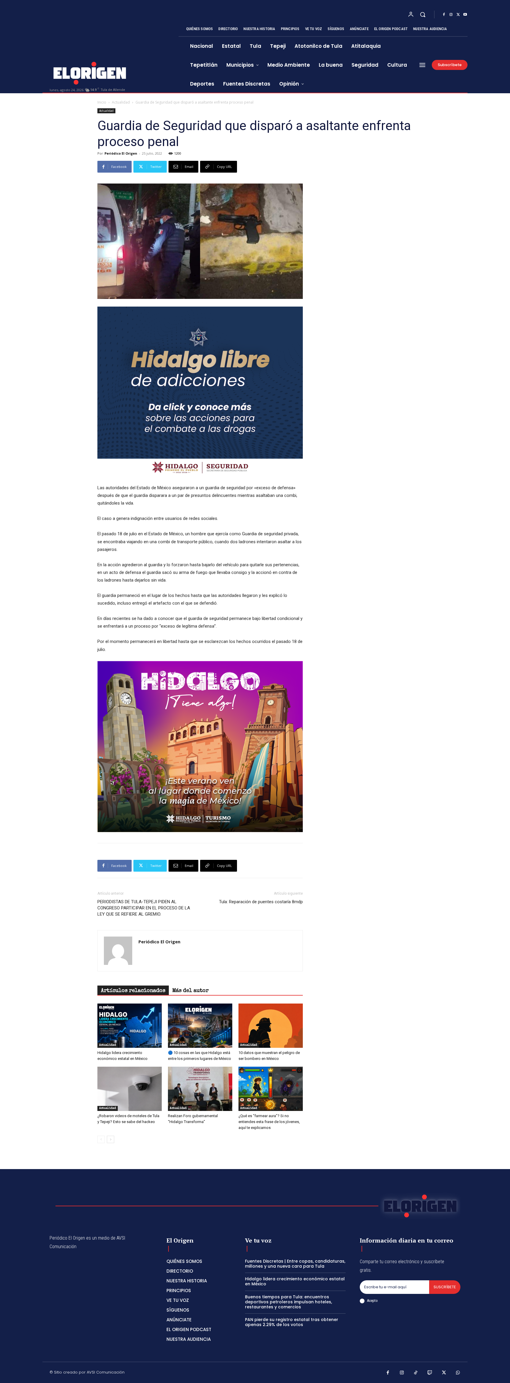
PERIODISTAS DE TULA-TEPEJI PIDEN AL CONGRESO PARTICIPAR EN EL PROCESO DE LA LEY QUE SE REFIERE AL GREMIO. (143, 908)
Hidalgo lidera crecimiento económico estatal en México (295, 1281)
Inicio (101, 102)
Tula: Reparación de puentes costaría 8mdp (261, 901)
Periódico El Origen (120, 153)
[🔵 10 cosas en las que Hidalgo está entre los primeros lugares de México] (200, 1026)
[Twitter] (458, 14)
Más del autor (190, 991)
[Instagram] (451, 14)
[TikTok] (415, 1373)
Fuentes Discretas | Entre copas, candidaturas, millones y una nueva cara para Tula (295, 1263)
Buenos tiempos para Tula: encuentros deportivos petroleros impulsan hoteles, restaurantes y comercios (288, 1302)
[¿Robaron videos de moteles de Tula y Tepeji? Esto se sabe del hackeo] (129, 1089)
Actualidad (121, 102)
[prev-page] (101, 1139)
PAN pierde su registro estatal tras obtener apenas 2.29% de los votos (291, 1322)
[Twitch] (430, 1373)
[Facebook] (443, 14)
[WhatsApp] (458, 1373)
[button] (423, 14)
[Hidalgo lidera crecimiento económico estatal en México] (129, 1026)
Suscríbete (445, 1287)
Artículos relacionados (133, 991)
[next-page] (110, 1139)
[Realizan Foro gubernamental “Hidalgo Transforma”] (200, 1089)
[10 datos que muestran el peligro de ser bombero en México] (270, 1026)
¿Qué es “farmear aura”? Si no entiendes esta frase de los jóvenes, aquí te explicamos (269, 1122)
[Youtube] (465, 14)
